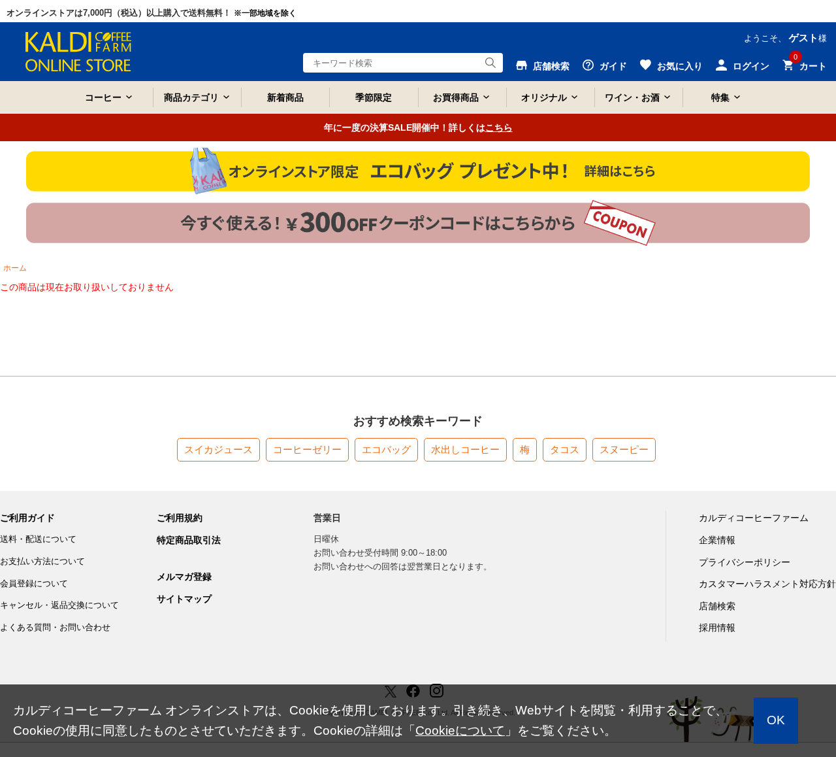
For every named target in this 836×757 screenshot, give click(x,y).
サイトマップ (184, 599)
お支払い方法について (42, 561)
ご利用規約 (179, 518)
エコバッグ (386, 449)
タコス (564, 449)
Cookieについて (460, 730)
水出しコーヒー (465, 449)
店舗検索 (717, 606)
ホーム (15, 268)
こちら (499, 127)
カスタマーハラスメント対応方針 (767, 584)
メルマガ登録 (184, 576)
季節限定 (373, 97)
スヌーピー (624, 449)
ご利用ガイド (27, 518)
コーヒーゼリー (307, 449)
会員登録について (34, 583)
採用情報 (717, 627)
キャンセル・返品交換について (59, 605)
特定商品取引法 (189, 540)
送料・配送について (38, 539)
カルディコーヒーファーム (754, 518)
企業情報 (717, 540)
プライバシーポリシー (744, 562)
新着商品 (285, 97)
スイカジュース (218, 449)
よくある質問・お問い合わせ (55, 627)
